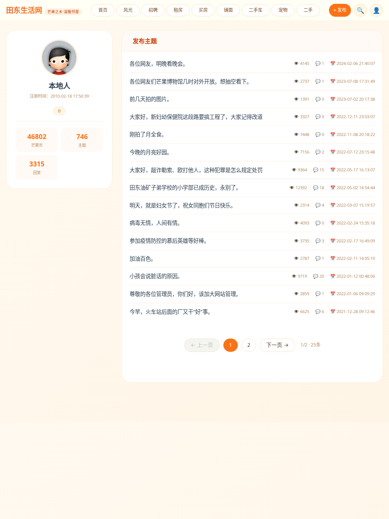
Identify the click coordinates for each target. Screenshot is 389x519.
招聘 (153, 10)
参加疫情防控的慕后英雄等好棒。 (169, 240)
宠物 (283, 10)
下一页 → (277, 344)
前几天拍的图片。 (151, 99)
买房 (203, 10)
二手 (308, 10)
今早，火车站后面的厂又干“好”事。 (171, 311)
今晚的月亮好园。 (151, 152)
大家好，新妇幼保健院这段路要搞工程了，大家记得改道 (196, 116)
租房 (178, 10)
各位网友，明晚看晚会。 (159, 63)
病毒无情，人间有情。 (156, 222)
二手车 (255, 10)
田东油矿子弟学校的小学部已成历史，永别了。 (185, 187)
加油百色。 (143, 258)
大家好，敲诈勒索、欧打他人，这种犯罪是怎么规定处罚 (196, 170)
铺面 (228, 10)
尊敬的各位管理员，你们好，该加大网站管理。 (185, 293)
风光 (128, 10)
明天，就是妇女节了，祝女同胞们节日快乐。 (183, 205)
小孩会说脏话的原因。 (156, 276)
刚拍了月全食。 (148, 134)
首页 (103, 10)
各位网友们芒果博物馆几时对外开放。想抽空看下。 (191, 81)
